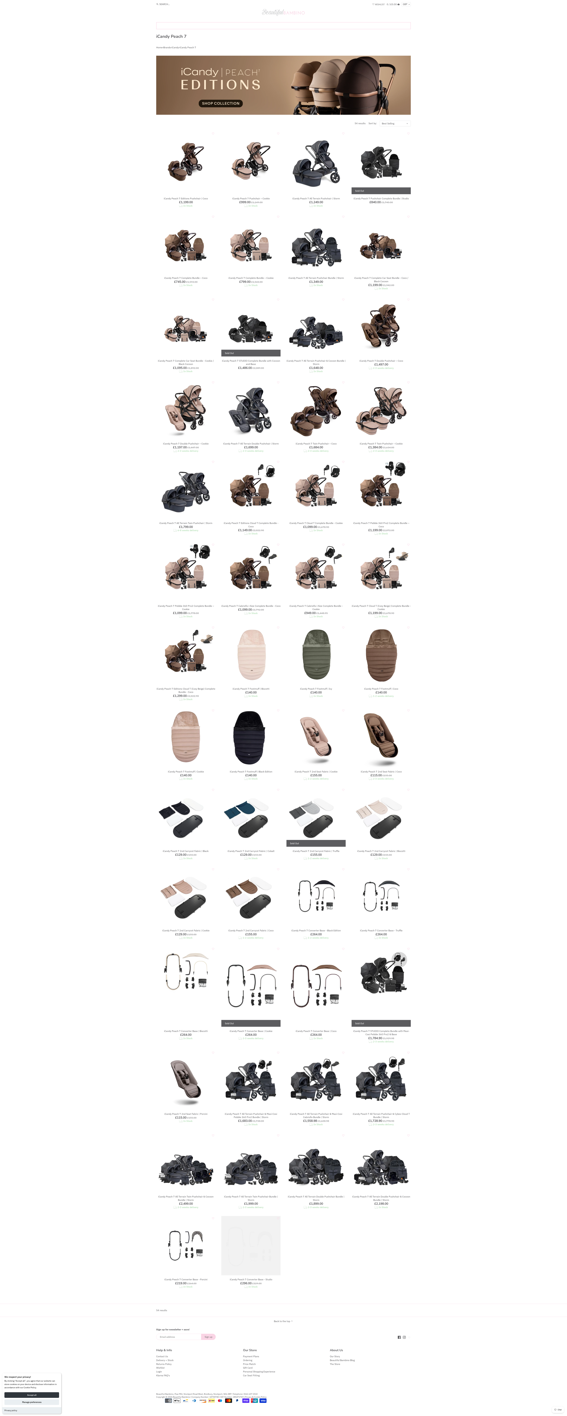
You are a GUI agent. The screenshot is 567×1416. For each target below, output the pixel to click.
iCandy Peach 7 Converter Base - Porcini (185, 1279)
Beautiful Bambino (181, 1396)
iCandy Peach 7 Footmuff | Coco (381, 688)
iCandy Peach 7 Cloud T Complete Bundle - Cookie (316, 523)
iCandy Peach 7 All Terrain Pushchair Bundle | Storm (316, 277)
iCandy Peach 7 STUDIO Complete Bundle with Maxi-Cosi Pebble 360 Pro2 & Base (381, 1033)
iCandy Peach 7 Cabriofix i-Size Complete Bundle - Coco (251, 605)
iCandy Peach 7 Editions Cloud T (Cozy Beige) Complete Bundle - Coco (186, 690)
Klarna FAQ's (163, 1375)
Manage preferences (31, 1402)
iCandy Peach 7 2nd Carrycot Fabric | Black (186, 851)
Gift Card (247, 1367)
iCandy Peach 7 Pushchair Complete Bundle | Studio (381, 198)
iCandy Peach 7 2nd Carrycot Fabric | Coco (251, 930)
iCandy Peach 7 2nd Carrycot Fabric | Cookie (186, 930)
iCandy (175, 47)
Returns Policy (164, 1364)
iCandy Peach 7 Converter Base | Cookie (251, 1031)
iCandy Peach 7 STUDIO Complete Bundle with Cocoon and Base (251, 362)
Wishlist (160, 1367)
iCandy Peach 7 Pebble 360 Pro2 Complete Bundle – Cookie (186, 607)
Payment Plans (251, 1356)
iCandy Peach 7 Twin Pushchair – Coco (316, 443)
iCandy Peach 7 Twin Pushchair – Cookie (381, 443)
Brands (167, 47)
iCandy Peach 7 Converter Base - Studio (251, 1279)
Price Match (249, 1364)
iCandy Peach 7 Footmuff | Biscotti (251, 688)
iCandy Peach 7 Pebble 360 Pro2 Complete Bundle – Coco (381, 525)
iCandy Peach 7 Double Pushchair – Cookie (186, 443)
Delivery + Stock (164, 1360)
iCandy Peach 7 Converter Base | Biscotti (186, 1031)
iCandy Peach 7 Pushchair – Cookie (251, 198)
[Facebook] (399, 1337)
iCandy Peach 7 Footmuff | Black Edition (251, 771)
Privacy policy (10, 1410)
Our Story (335, 1356)
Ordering (247, 1360)
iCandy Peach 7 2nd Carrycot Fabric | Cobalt (251, 851)
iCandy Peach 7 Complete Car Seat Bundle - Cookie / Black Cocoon (186, 362)
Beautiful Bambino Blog (342, 1360)
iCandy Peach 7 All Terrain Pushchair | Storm (316, 198)
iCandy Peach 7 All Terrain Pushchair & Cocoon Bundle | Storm (316, 362)
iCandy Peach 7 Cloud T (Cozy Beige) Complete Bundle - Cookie (381, 607)
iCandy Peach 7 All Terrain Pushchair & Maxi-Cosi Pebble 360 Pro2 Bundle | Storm (251, 1115)
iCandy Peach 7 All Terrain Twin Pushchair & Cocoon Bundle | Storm (186, 1198)
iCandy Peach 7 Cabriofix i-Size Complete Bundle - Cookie (316, 607)
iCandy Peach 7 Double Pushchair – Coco (381, 360)
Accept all (31, 1395)
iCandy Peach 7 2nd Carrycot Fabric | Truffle (316, 851)
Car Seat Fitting (251, 1375)
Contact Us (162, 1356)
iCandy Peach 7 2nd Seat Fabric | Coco (381, 771)
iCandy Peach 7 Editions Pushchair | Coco (186, 198)
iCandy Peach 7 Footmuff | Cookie (186, 771)
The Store (335, 1364)
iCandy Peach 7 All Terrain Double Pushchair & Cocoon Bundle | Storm (381, 1198)
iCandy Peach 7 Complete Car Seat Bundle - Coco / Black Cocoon (381, 279)
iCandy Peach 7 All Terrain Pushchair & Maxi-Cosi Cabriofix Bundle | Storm (316, 1115)
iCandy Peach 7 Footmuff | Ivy (316, 688)
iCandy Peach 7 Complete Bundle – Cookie (251, 277)
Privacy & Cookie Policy (256, 1396)
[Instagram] (404, 1337)
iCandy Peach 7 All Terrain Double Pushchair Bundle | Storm (316, 1198)
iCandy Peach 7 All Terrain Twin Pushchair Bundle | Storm (251, 1198)
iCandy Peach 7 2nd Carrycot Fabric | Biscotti (381, 851)
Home (159, 47)
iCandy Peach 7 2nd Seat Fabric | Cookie (316, 771)
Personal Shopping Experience (259, 1371)
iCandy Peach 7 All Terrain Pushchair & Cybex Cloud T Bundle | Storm (381, 1115)
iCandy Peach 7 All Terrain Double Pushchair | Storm (251, 443)
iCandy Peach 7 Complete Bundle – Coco (185, 277)
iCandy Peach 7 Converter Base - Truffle (381, 930)
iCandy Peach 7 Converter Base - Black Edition (316, 930)
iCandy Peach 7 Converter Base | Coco (316, 1031)
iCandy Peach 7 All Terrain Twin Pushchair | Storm (185, 523)
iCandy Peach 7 (188, 47)
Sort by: (373, 123)
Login (159, 1371)
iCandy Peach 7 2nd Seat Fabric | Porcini (185, 1113)
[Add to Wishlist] (213, 133)
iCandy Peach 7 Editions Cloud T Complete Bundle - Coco (251, 525)
